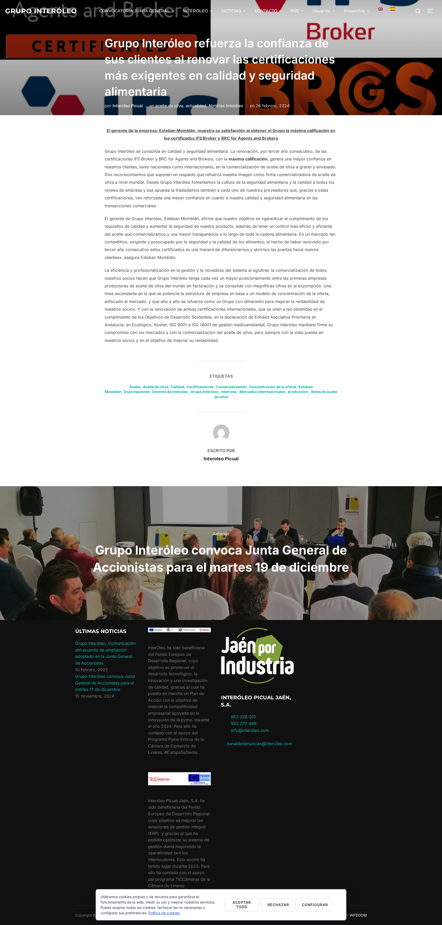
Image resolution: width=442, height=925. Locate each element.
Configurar (315, 904)
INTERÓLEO (195, 10)
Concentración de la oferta (272, 387)
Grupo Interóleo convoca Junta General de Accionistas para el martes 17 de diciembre (105, 683)
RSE (295, 10)
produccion (298, 391)
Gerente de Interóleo (170, 391)
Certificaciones (200, 387)
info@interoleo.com (249, 730)
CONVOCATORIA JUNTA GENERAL (134, 10)
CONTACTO (266, 10)
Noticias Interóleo (226, 105)
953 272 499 (243, 723)
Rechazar (278, 904)
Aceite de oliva (155, 387)
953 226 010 (243, 716)
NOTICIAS (231, 10)
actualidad (196, 105)
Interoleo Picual (128, 105)
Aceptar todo (242, 904)
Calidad (177, 387)
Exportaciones (137, 391)
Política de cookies (164, 913)
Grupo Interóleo (41, 11)
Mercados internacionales (262, 391)
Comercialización (231, 387)
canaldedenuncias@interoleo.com (259, 743)
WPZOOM (358, 915)
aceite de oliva (169, 105)
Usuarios (321, 10)
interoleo (229, 391)
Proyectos (354, 10)
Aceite (134, 387)
